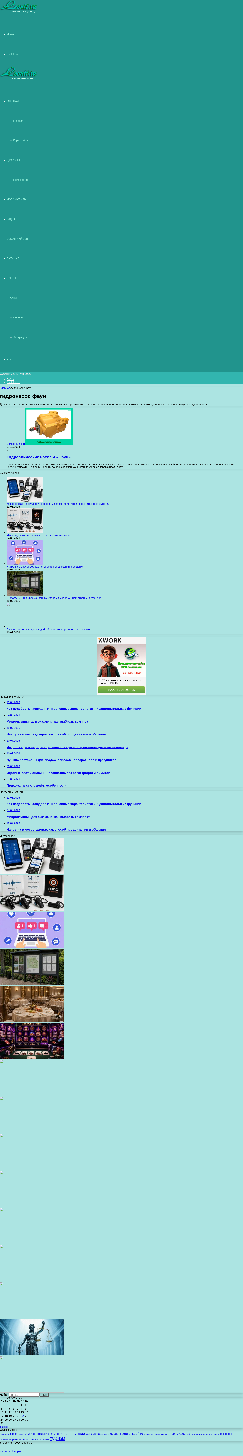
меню (89, 1434)
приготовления (211, 1434)
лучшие (79, 1433)
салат (36, 1439)
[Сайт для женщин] (18, 12)
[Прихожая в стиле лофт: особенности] (32, 1095)
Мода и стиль (16, 199)
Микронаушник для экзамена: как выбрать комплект (38, 535)
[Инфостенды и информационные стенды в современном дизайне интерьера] (25, 595)
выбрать (14, 1433)
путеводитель (6, 1439)
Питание (13, 258)
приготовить (197, 1434)
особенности (119, 1433)
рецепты (27, 1439)
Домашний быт (17, 238)
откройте (135, 1433)
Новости (18, 317)
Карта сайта (20, 140)
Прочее (12, 297)
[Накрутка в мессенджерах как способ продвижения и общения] (25, 563)
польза (157, 1434)
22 (22, 1416)
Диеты (11, 278)
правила (165, 1434)
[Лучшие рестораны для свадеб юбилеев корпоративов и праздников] (25, 626)
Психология (20, 179)
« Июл (4, 1426)
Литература (20, 337)
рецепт (16, 1439)
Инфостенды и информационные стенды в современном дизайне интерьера (54, 598)
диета (25, 1433)
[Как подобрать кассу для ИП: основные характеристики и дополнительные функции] (25, 500)
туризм (57, 1438)
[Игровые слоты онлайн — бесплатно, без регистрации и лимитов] (32, 1058)
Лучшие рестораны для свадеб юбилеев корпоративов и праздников (49, 629)
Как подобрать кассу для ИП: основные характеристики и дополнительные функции (58, 503)
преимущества (180, 1433)
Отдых (11, 219)
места (96, 1433)
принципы (225, 1433)
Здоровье (14, 160)
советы (44, 1439)
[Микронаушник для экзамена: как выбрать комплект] (25, 532)
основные (105, 1434)
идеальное (67, 1434)
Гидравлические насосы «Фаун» (39, 457)
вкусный (4, 1434)
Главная (18, 120)
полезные (148, 1434)
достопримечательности (46, 1433)
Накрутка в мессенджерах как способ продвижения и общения (45, 566)
